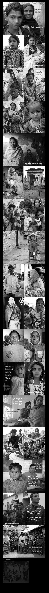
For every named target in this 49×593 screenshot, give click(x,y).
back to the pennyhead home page (7, 559)
